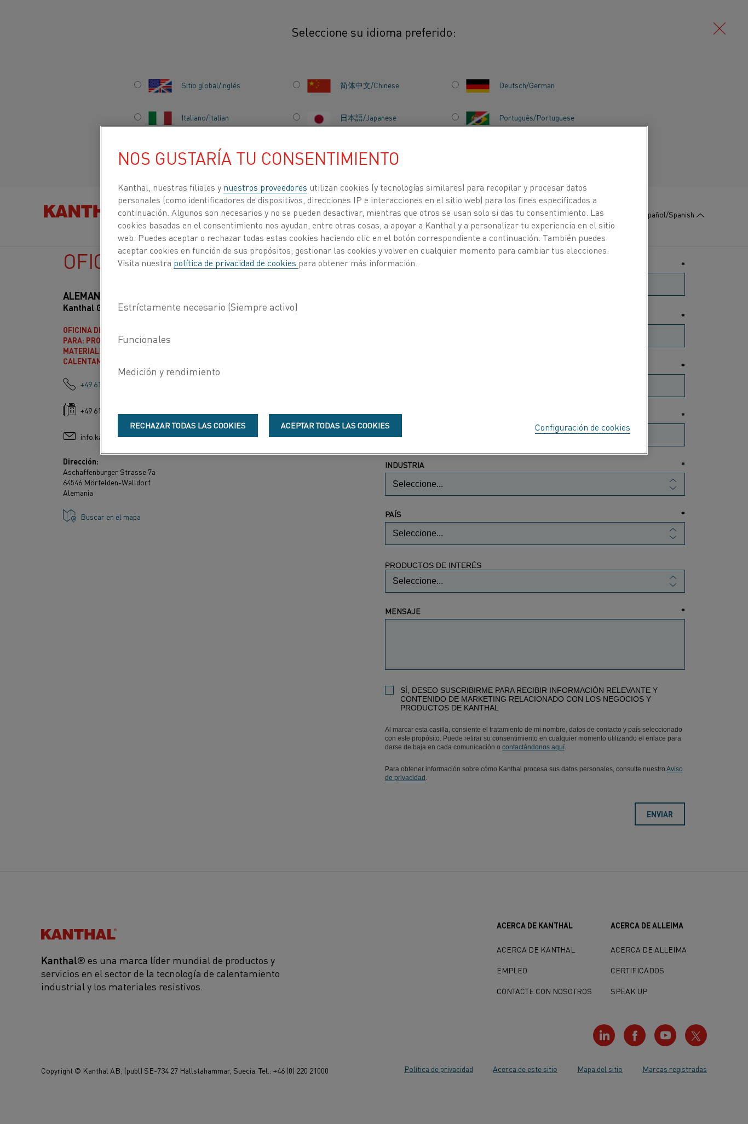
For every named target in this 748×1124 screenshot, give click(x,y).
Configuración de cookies (582, 427)
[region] (374, 290)
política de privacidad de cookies (236, 262)
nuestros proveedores (265, 187)
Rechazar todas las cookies (188, 425)
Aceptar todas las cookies (335, 425)
